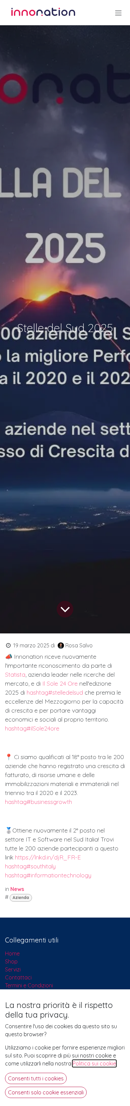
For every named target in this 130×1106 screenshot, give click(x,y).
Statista (15, 674)
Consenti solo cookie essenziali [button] (46, 1092)
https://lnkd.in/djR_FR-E (48, 857)
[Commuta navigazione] (118, 13)
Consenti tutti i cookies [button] (36, 1078)
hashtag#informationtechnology (48, 875)
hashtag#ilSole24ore (32, 728)
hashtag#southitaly (30, 866)
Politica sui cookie (94, 1063)
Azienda (21, 897)
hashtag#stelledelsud (55, 692)
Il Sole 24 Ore (60, 683)
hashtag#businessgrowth (38, 802)
